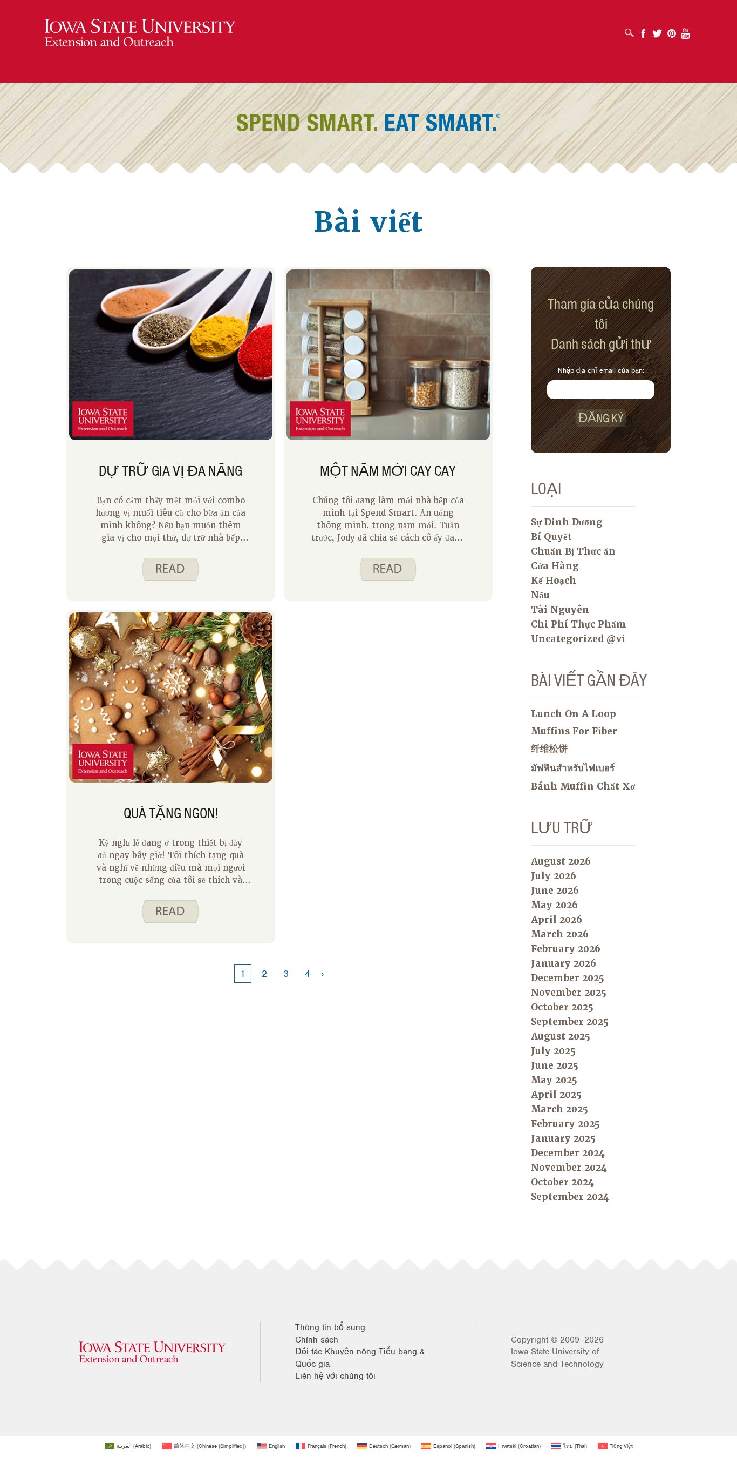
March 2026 (560, 934)
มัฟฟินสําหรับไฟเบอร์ (573, 768)
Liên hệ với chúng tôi (335, 1376)
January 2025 (563, 1138)
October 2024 (562, 1182)
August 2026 (561, 861)
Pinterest (671, 30)
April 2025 (556, 1095)
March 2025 (559, 1109)
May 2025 (554, 1080)
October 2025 (562, 1007)
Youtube (685, 30)
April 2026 (556, 920)
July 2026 (553, 876)
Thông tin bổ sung (330, 1327)
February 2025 (565, 1124)
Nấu (540, 595)
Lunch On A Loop (573, 714)
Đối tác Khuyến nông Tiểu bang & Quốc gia (360, 1357)
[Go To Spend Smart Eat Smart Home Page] (140, 33)
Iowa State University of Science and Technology (557, 1357)
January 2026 (563, 963)
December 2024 (568, 1153)
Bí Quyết (551, 537)
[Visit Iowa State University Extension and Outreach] (152, 1352)
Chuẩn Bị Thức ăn (573, 551)
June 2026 (555, 890)
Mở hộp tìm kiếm (632, 29)
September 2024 (570, 1197)
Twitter (657, 30)
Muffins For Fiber (574, 731)
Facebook (643, 30)
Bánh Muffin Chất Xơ (583, 786)
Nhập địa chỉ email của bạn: (601, 370)
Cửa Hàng (555, 566)
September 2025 (570, 1022)
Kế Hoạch (553, 580)
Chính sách (316, 1339)
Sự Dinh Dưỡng (567, 522)
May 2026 (554, 905)
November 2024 (569, 1167)
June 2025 (554, 1065)
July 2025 (553, 1051)
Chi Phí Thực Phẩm (578, 624)
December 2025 (567, 978)
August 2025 (560, 1036)
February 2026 (565, 949)
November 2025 (568, 993)
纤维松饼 (549, 748)
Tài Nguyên (560, 610)
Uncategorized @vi (578, 639)
